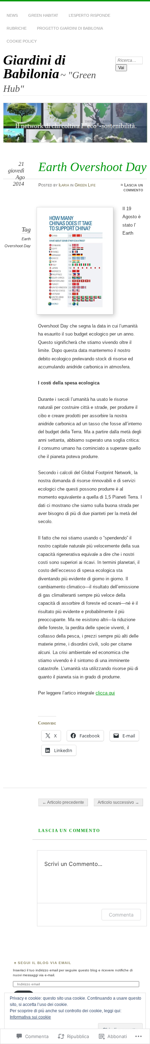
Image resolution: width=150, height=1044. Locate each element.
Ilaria (64, 185)
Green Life (85, 185)
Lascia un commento (133, 187)
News (12, 15)
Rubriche (17, 28)
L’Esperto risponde (89, 15)
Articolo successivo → (118, 802)
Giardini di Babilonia (34, 66)
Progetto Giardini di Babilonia (70, 28)
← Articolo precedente (63, 802)
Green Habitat (43, 15)
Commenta (121, 915)
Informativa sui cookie (30, 1017)
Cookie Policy (22, 41)
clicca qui (105, 693)
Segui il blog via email (44, 963)
